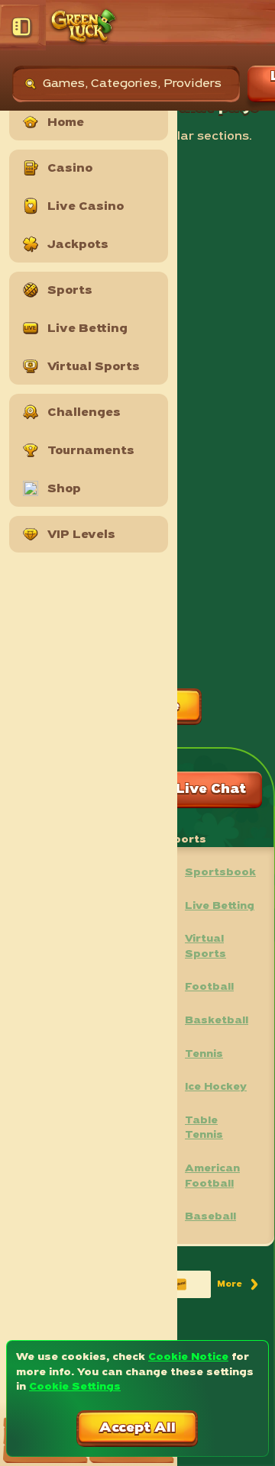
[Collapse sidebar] (23, 26)
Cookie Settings (75, 1387)
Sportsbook (220, 872)
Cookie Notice (188, 1357)
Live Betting (219, 906)
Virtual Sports (205, 946)
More (238, 1287)
